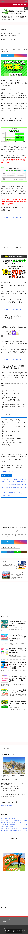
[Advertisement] (13, 230)
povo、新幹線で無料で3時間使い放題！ (10, 818)
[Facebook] (10, 552)
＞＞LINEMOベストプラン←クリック (11, 217)
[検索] (26, 1)
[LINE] (17, 552)
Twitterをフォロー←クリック (9, 471)
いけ (25, 531)
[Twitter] (7, 55)
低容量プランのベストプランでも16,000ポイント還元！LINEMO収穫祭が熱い (17, 650)
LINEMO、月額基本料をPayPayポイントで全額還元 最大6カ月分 (17, 703)
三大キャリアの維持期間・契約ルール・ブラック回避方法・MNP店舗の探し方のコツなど (14, 487)
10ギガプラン (12, 527)
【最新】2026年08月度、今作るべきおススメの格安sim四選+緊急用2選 (17, 623)
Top (3, 29)
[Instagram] (20, 55)
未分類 (8, 29)
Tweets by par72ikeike (6, 805)
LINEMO (17, 527)
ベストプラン (23, 527)
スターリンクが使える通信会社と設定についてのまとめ (14, 828)
